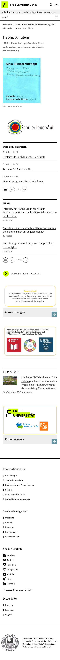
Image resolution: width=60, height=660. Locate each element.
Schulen (9, 489)
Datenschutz (10, 532)
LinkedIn (11, 583)
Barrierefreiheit (12, 536)
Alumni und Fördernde (15, 494)
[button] (5, 189)
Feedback (9, 609)
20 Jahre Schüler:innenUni (17, 169)
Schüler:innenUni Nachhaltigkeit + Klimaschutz (28, 12)
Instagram (11, 564)
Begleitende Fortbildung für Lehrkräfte (24, 157)
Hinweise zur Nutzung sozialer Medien (17, 590)
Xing (9, 579)
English (8, 614)
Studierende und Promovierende (19, 485)
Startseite (7, 24)
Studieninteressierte (14, 480)
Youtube (10, 574)
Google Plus (12, 569)
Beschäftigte (11, 475)
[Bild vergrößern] (10, 380)
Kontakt (9, 522)
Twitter (10, 560)
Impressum (10, 527)
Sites (18, 24)
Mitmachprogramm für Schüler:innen (23, 181)
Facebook (11, 555)
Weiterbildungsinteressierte (17, 499)
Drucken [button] (9, 605)
